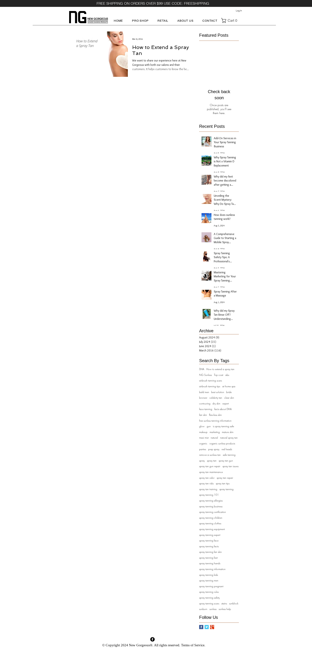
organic (203, 443)
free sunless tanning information (215, 420)
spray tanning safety (209, 597)
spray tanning (226, 489)
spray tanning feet (208, 557)
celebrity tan (215, 397)
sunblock (233, 603)
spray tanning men (208, 580)
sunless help (225, 609)
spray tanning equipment (212, 529)
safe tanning (229, 454)
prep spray (213, 449)
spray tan (211, 460)
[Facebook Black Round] (152, 639)
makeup (203, 432)
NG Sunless (205, 375)
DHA (201, 369)
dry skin (216, 403)
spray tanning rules (209, 592)
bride (229, 392)
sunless (212, 609)
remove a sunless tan (210, 454)
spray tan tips (222, 483)
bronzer (203, 397)
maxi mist (204, 437)
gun (209, 426)
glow (202, 426)
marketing (215, 432)
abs (227, 375)
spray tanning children (210, 517)
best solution (217, 392)
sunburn (203, 609)
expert (225, 403)
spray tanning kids (208, 575)
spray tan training (208, 489)
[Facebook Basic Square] (201, 627)
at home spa (228, 386)
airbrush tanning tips (209, 386)
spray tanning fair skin (210, 552)
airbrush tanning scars (210, 380)
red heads (227, 449)
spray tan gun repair (209, 466)
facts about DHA (223, 409)
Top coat (218, 375)
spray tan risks (206, 483)
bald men (204, 392)
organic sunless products (222, 443)
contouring (204, 403)
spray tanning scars (209, 603)
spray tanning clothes (210, 523)
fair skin (203, 415)
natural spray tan (229, 437)
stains (224, 603)
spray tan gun (226, 460)
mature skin (227, 432)
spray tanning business (210, 506)
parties (202, 449)
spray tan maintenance (211, 472)
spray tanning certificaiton (212, 512)
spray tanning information (212, 569)
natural (214, 437)
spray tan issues (230, 466)
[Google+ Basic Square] (212, 627)
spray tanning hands (209, 563)
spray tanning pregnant (211, 586)
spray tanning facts (209, 546)
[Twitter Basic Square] (207, 627)
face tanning (205, 409)
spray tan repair (225, 477)
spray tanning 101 (209, 494)
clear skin (229, 397)
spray (202, 460)
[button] (140, 20)
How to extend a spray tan (220, 369)
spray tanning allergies (211, 500)
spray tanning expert (209, 535)
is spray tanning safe (223, 426)
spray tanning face (208, 540)
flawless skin (215, 415)
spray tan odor (206, 477)
